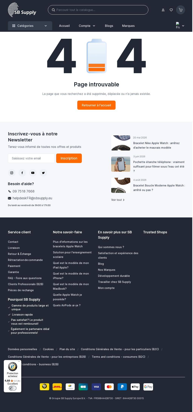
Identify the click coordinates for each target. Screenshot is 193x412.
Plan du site (67, 349)
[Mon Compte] (163, 10)
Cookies (48, 349)
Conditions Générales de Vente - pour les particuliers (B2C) (120, 349)
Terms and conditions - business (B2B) (33, 364)
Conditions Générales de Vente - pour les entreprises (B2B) (47, 356)
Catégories (25, 26)
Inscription (69, 158)
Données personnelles (22, 349)
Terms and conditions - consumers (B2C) (118, 356)
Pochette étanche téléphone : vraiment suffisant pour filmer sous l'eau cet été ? (159, 166)
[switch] (12, 388)
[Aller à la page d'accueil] (22, 9)
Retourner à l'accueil (96, 105)
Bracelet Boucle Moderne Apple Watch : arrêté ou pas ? (159, 188)
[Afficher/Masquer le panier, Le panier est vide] (180, 9)
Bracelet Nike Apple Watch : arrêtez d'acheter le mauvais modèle (156, 145)
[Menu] (19, 362)
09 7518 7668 (23, 191)
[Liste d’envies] (171, 10)
